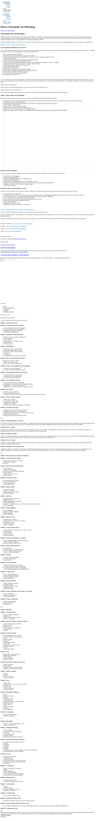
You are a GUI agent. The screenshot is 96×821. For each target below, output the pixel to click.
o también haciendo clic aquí (46, 42)
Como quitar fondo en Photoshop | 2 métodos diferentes (15, 255)
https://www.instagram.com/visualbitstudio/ (16, 228)
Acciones (9, 7)
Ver (71, 813)
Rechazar (3, 815)
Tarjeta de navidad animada (8, 247)
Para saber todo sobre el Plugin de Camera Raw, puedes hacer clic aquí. (17, 209)
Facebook (15, 239)
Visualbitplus (7, 1)
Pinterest (24, 239)
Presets (8, 6)
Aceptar (8, 815)
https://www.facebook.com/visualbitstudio (16, 226)
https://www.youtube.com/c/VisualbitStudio (22, 223)
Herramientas (7, 3)
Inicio (5, 306)
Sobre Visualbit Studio (9, 307)
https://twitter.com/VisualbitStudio (13, 231)
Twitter (20, 239)
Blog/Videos (7, 309)
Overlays (9, 4)
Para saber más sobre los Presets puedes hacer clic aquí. (14, 44)
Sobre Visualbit (7, 10)
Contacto (6, 310)
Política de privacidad (9, 311)
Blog (5, 8)
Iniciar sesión (7, 11)
